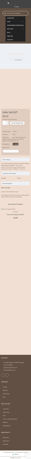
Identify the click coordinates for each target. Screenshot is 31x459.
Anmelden (5, 444)
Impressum (6, 409)
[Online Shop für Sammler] (15, 4)
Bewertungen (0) (7, 183)
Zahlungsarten (6, 425)
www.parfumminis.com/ (9, 370)
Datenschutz (6, 412)
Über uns (10, 36)
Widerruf (5, 422)
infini (17, 137)
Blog (8, 32)
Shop (8, 21)
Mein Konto (6, 437)
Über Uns (5, 390)
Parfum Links (6, 393)
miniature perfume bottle (13, 139)
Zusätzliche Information (9, 173)
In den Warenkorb (17, 123)
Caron (12, 60)
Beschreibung (6, 159)
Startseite (10, 18)
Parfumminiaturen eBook (15, 25)
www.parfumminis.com (13, 140)
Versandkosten (13, 119)
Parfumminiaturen (18, 58)
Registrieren (6, 441)
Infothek (10, 29)
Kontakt (10, 39)
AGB (4, 415)
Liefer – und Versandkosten (10, 419)
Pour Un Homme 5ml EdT (15, 214)
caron (13, 137)
